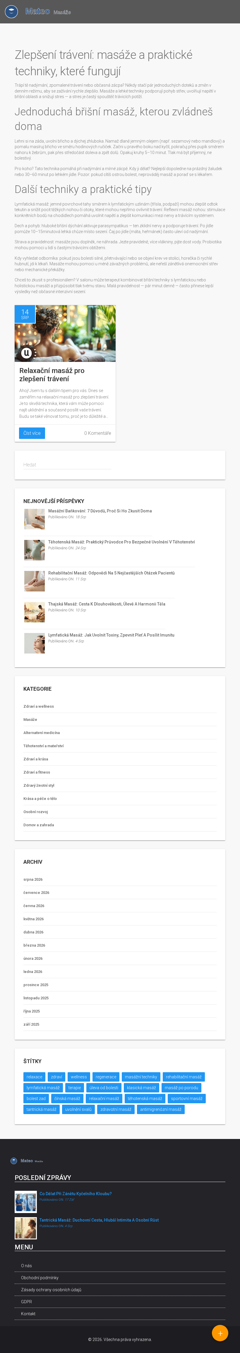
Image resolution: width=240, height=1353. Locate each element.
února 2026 (32, 958)
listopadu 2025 (36, 998)
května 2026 (33, 919)
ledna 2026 (32, 971)
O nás (26, 1265)
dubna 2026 (33, 932)
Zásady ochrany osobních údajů (51, 1289)
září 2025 (31, 1024)
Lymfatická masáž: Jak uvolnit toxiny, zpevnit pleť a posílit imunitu (111, 635)
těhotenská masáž (145, 1098)
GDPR (26, 1301)
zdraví (56, 1077)
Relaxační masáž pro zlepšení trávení (52, 375)
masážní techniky (141, 1077)
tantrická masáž (41, 1109)
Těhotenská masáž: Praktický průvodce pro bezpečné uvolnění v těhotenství (121, 542)
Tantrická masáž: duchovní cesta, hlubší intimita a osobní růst (99, 1220)
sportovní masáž (187, 1098)
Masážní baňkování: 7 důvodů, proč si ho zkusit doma (100, 511)
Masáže (30, 719)
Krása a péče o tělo (40, 798)
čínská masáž (67, 1098)
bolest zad (36, 1098)
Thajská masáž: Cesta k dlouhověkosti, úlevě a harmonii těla (106, 604)
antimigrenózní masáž (160, 1109)
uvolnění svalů (78, 1109)
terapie (74, 1087)
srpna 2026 (32, 879)
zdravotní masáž (115, 1109)
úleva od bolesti (104, 1087)
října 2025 (31, 1011)
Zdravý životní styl (38, 785)
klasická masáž (141, 1087)
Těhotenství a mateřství (43, 746)
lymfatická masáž (43, 1087)
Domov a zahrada (38, 825)
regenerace (106, 1077)
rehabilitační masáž (184, 1077)
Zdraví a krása (35, 759)
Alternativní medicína (41, 733)
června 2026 (33, 906)
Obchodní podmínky (40, 1277)
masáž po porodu (181, 1087)
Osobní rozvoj (35, 812)
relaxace (34, 1077)
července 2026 (36, 892)
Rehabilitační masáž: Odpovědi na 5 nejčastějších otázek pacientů (111, 573)
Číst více (32, 433)
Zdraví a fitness (36, 772)
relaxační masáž (104, 1098)
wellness (79, 1077)
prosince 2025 (35, 985)
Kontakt (28, 1313)
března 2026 (34, 945)
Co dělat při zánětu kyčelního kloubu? (76, 1193)
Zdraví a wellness (38, 706)
